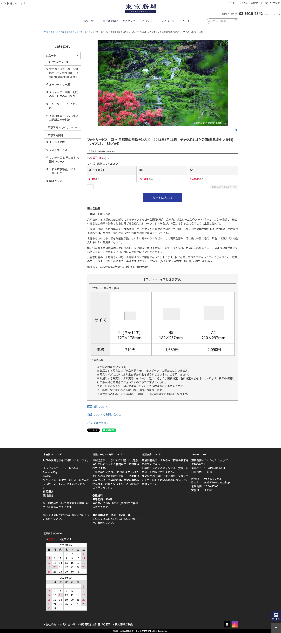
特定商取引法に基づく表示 (95, 624)
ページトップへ (276, 628)
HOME (45, 31)
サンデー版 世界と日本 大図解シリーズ (64, 159)
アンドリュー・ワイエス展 (63, 106)
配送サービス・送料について (108, 454)
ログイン (232, 2)
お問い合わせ (67, 624)
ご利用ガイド (257, 2)
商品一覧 (88, 21)
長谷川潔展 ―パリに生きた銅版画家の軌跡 (63, 117)
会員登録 (244, 2)
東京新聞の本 (57, 142)
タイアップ (128, 21)
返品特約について (97, 406)
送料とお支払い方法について (70, 515)
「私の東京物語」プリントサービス (63, 171)
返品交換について (151, 454)
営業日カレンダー (53, 533)
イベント (147, 21)
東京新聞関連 (110, 21)
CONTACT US (199, 454)
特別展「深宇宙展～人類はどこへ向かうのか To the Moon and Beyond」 (63, 73)
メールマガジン (273, 2)
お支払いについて (53, 454)
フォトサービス (81, 31)
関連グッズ (55, 181)
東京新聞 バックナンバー (62, 127)
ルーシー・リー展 (59, 84)
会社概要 (51, 624)
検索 (236, 21)
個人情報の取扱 (123, 624)
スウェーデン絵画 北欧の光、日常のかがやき (63, 94)
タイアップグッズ (58, 62)
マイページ (167, 21)
